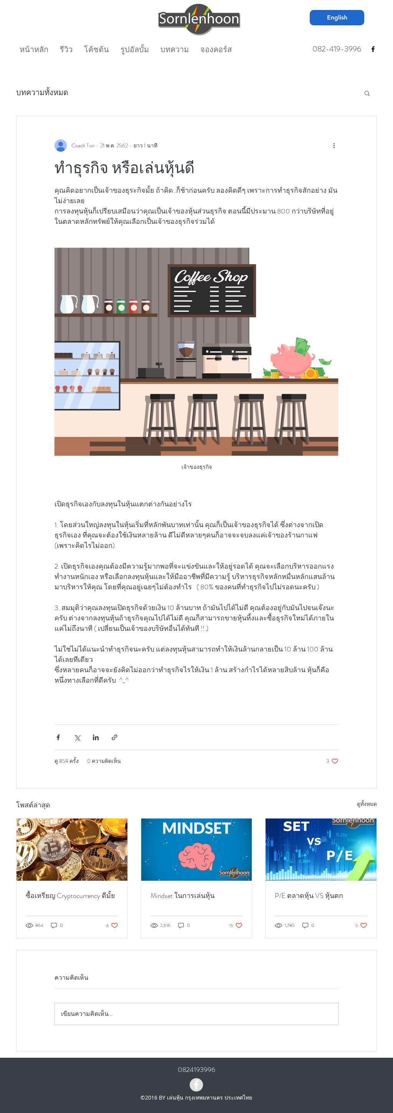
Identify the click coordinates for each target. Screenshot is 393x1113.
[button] (367, 93)
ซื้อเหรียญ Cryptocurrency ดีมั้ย (70, 896)
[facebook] (373, 49)
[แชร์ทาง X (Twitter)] (77, 737)
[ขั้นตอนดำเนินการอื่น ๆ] (334, 145)
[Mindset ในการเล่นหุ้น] (196, 850)
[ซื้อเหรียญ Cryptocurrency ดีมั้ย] (72, 850)
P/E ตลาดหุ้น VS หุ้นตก (309, 896)
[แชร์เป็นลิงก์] (114, 737)
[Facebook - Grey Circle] (196, 1085)
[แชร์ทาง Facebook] (58, 737)
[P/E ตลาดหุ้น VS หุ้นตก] (321, 850)
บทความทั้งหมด (42, 92)
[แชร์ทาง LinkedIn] (95, 737)
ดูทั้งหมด (367, 804)
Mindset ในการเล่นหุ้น (182, 896)
